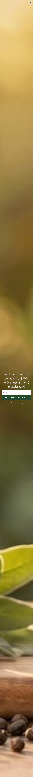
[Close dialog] (30, 2)
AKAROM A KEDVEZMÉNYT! (16, 398)
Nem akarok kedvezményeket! (16, 403)
